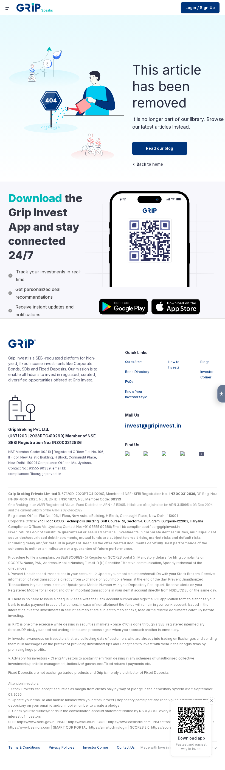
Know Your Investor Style (136, 394)
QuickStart (133, 362)
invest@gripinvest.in (153, 425)
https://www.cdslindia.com (129, 722)
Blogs (205, 362)
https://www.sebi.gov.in (36, 722)
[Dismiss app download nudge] (211, 701)
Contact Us (126, 747)
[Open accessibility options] (221, 394)
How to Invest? (173, 364)
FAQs (129, 382)
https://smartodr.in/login (108, 727)
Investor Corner (206, 374)
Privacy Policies (61, 747)
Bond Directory (137, 372)
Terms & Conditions (24, 747)
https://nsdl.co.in (81, 722)
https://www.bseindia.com (29, 727)
